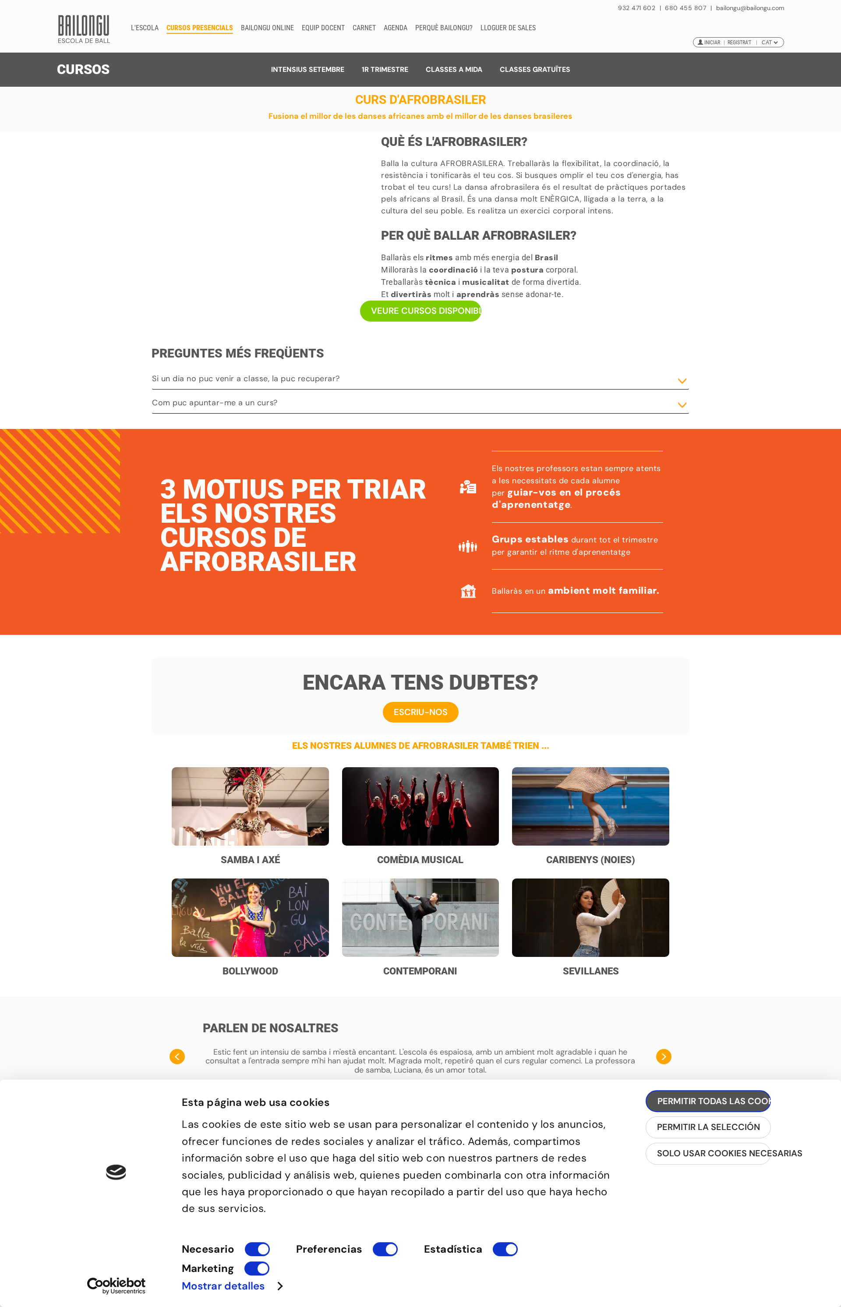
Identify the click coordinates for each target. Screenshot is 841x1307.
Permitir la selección (708, 1127)
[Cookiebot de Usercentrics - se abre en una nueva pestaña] (116, 1285)
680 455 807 (685, 8)
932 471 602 (637, 8)
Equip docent (323, 28)
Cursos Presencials (199, 28)
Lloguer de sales (508, 28)
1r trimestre (385, 69)
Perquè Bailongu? (444, 28)
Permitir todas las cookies (714, 1101)
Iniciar (712, 42)
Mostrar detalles (223, 1286)
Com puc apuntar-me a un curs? (215, 402)
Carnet (364, 28)
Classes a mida (454, 69)
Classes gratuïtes (535, 69)
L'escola (145, 28)
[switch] (385, 1253)
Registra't (739, 42)
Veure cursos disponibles (426, 310)
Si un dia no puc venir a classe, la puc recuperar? (246, 378)
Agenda (395, 28)
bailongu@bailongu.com (750, 8)
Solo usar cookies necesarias (714, 1153)
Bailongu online (267, 28)
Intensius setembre (307, 69)
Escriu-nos (421, 712)
